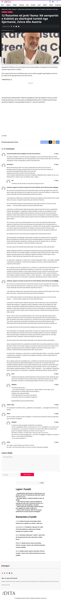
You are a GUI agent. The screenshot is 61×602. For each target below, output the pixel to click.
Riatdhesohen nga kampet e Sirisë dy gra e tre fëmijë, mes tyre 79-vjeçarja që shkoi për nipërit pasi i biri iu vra (30, 494)
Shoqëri (10, 12)
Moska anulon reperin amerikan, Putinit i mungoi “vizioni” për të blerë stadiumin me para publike (30, 545)
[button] (3, 1)
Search (42, 482)
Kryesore (4, 12)
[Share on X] (14, 26)
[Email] (16, 26)
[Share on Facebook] (11, 26)
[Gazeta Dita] (8, 1)
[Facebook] (2, 573)
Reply (57, 153)
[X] (4, 573)
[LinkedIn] (12, 573)
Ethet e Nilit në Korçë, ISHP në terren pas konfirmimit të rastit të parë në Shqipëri (29, 510)
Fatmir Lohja (10, 404)
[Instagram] (7, 573)
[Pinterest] (9, 573)
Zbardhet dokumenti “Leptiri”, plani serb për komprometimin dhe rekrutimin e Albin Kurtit (30, 537)
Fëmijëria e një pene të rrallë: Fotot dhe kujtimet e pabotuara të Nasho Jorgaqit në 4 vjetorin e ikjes (29, 529)
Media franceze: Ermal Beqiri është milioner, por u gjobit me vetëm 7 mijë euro (30, 507)
